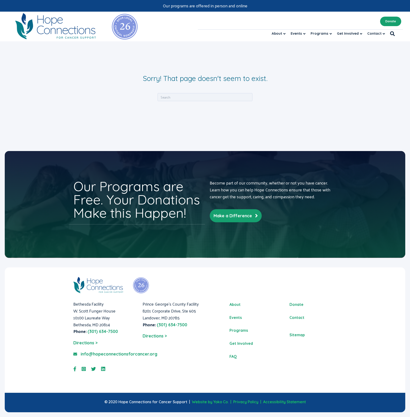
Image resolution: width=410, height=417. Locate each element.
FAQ (233, 356)
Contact (374, 33)
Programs (319, 33)
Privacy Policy (245, 401)
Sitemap (297, 334)
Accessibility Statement (284, 401)
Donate (390, 21)
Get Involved (348, 33)
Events (296, 33)
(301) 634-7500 (103, 331)
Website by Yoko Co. (210, 401)
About (277, 33)
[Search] (391, 33)
